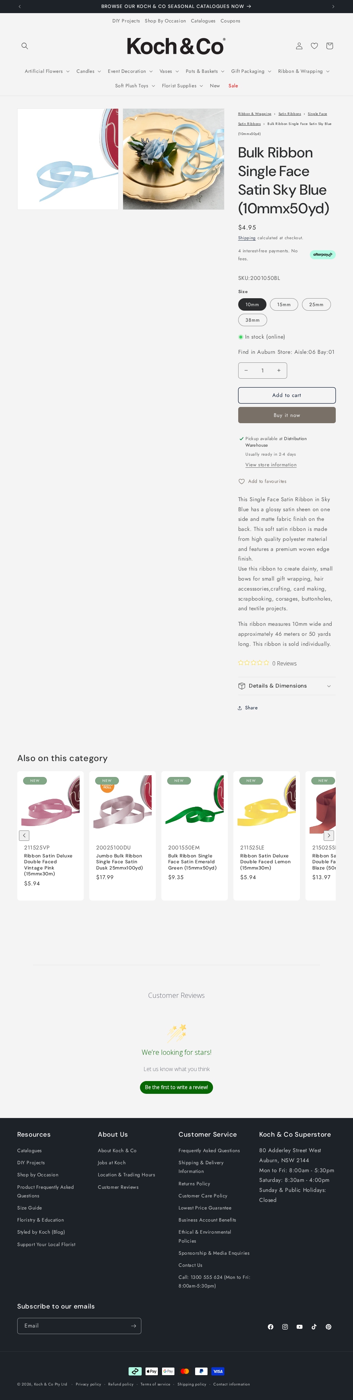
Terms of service (155, 1384)
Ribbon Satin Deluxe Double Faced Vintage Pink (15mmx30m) (48, 865)
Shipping (247, 238)
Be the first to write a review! (176, 1087)
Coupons (231, 20)
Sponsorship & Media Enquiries (214, 1253)
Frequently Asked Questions (209, 1150)
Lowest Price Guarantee (205, 1207)
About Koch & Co (117, 1150)
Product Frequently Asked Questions (45, 1191)
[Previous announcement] (19, 6)
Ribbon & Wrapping (255, 113)
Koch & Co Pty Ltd (50, 1384)
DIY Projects (126, 20)
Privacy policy (88, 1384)
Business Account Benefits (207, 1219)
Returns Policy (194, 1183)
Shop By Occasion (165, 20)
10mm (252, 304)
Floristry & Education (40, 1219)
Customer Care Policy (203, 1195)
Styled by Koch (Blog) (41, 1231)
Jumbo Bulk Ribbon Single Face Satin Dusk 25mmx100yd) (119, 862)
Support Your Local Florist (46, 1244)
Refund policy (120, 1384)
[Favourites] (314, 46)
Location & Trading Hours (126, 1174)
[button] (24, 46)
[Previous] (24, 835)
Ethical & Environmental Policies (205, 1236)
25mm (316, 304)
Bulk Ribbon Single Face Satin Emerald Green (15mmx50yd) (192, 862)
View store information (270, 464)
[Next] (329, 835)
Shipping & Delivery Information (201, 1167)
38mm (252, 320)
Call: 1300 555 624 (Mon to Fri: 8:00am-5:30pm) (215, 1281)
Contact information (231, 1384)
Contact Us (191, 1265)
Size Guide (29, 1207)
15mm (284, 304)
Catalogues (203, 20)
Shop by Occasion (38, 1174)
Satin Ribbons (290, 113)
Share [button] (251, 707)
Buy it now (287, 415)
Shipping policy (192, 1384)
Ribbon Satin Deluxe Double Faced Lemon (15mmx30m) (265, 862)
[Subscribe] (133, 1326)
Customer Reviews (118, 1187)
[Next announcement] (333, 6)
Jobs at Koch (111, 1162)
